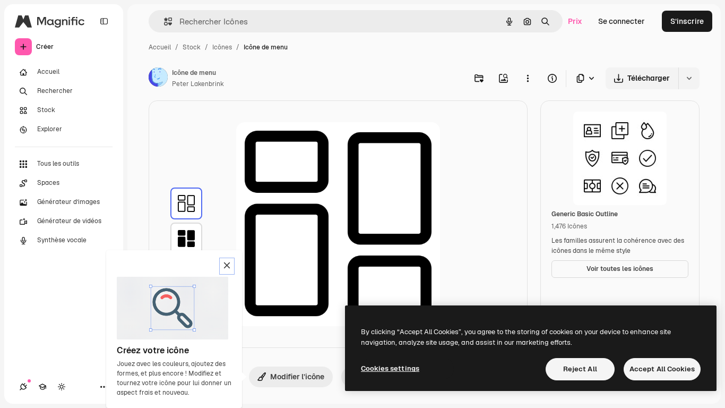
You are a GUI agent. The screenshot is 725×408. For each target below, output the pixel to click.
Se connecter (621, 21)
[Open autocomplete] (163, 22)
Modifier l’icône (297, 376)
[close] (226, 266)
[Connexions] (23, 386)
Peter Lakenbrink (198, 84)
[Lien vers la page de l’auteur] (158, 78)
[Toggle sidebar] (104, 21)
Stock (192, 47)
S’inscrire (687, 21)
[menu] (186, 203)
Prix (575, 21)
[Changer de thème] (61, 386)
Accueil (160, 47)
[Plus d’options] (527, 78)
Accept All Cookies (662, 368)
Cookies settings (390, 368)
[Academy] (42, 386)
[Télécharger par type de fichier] (585, 78)
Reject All (580, 368)
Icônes (222, 47)
